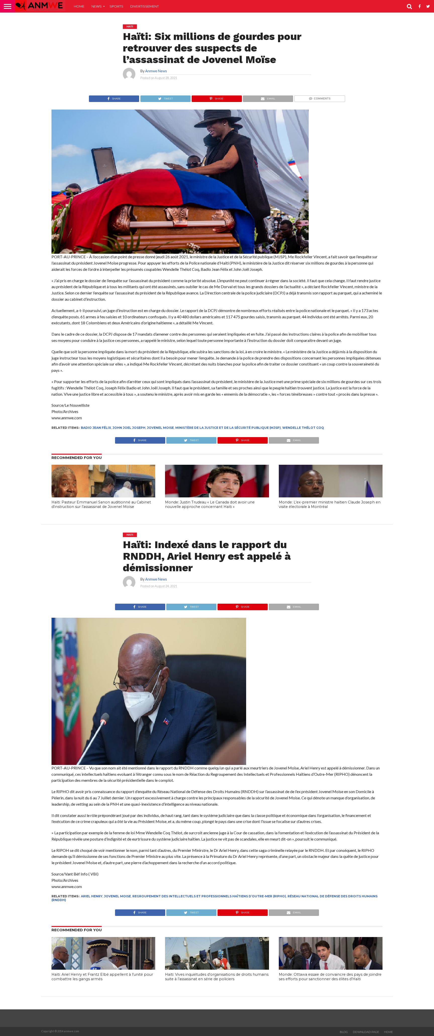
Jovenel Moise (160, 428)
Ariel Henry (91, 896)
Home (79, 6)
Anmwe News (156, 71)
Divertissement (144, 6)
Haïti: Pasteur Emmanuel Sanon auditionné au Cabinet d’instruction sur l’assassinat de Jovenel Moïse (101, 504)
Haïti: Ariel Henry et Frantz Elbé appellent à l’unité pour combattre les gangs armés (102, 976)
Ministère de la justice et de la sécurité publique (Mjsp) (228, 428)
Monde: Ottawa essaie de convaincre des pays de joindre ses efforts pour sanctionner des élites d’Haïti (330, 976)
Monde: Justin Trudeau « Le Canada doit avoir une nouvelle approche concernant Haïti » (210, 504)
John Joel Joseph (129, 428)
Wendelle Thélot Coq (303, 428)
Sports (116, 6)
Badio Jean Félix (96, 428)
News (96, 6)
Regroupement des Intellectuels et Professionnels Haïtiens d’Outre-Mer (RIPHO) (209, 896)
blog (344, 1032)
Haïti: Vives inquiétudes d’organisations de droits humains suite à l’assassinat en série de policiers (216, 976)
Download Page (366, 1032)
